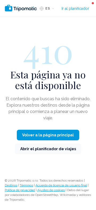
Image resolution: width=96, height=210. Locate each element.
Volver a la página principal (48, 135)
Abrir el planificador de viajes (48, 149)
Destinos (11, 185)
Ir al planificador (75, 8)
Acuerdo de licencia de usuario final (61, 185)
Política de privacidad (20, 190)
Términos (26, 185)
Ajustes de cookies (51, 190)
